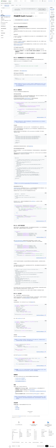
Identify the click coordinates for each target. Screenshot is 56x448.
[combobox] (34, 1)
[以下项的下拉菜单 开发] (22, 1)
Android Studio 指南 (44, 431)
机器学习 (20, 432)
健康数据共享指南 (6, 5)
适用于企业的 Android (15, 432)
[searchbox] (5, 8)
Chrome (26, 442)
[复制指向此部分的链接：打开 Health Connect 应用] (24, 47)
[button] (5, 22)
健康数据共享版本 (24, 70)
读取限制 (36, 370)
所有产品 (41, 442)
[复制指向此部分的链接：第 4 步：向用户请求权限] (25, 225)
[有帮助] (45, 13)
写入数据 (16, 406)
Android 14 (35, 435)
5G (19, 437)
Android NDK (43, 436)
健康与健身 (20, 433)
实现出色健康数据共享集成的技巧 (20, 381)
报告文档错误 (50, 432)
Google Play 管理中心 (27, 183)
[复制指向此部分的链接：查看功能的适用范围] (22, 94)
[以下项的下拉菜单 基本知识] (12, 1)
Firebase (30, 442)
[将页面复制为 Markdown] (36, 16)
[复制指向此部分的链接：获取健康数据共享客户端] (23, 186)
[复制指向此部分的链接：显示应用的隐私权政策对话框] (25, 148)
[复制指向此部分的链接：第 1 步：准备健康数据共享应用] (28, 26)
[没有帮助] (46, 13)
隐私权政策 (20, 436)
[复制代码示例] (46, 63)
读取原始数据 (17, 407)
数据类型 (32, 302)
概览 (1, 5)
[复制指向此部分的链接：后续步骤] (18, 402)
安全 (12, 433)
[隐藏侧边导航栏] (10, 446)
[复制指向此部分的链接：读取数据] (18, 334)
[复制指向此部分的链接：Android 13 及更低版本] (23, 39)
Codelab (37, 393)
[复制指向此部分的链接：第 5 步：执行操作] (22, 293)
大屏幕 (27, 431)
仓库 (33, 393)
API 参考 (42, 433)
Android (13, 431)
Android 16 (35, 432)
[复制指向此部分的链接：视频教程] (18, 374)
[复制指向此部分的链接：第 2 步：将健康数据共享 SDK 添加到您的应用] (35, 57)
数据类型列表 (31, 146)
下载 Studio (42, 435)
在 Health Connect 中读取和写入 (20, 379)
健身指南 (12, 5)
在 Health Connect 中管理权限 (19, 378)
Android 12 (35, 437)
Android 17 (35, 431)
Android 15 (35, 433)
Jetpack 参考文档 (31, 389)
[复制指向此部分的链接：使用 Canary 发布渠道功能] (24, 73)
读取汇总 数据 (31, 340)
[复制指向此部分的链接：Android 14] (18, 34)
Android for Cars (29, 435)
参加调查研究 (50, 435)
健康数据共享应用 (20, 42)
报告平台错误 (50, 431)
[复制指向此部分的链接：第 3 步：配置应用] (22, 89)
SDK (36, 388)
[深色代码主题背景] (45, 63)
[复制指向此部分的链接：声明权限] (18, 125)
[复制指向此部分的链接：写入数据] (18, 300)
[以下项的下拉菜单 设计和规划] (18, 1)
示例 (16, 5)
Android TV (28, 436)
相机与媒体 (20, 435)
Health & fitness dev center (6, 3)
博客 (12, 437)
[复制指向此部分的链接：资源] (16, 384)
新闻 (12, 436)
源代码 (13, 435)
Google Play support (51, 433)
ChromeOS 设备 (29, 433)
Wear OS (28, 432)
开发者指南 (42, 432)
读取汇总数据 (17, 409)
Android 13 (35, 436)
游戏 (19, 431)
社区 (20, 5)
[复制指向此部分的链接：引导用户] (18, 263)
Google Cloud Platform (36, 442)
